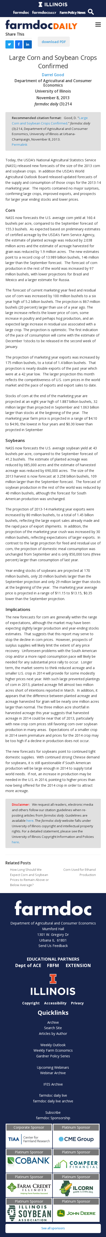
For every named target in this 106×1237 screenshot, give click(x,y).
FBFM (53, 965)
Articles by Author (53, 1033)
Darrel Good (53, 74)
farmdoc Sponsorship (53, 1118)
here (30, 820)
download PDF (54, 41)
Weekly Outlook (53, 1045)
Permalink (19, 144)
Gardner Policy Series (53, 1056)
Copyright (31, 1003)
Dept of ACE (28, 965)
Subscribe (53, 1112)
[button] (98, 24)
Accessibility (55, 1003)
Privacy (77, 1003)
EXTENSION (78, 965)
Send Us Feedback (53, 945)
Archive (53, 1022)
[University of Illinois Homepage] (53, 984)
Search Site (53, 1027)
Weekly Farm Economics (53, 1050)
